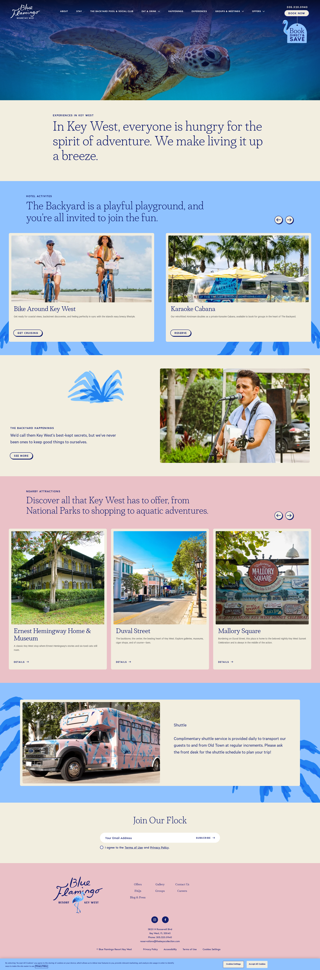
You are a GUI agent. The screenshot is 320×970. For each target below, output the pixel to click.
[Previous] (279, 220)
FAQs (137, 891)
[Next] (290, 220)
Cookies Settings (233, 964)
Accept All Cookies (257, 964)
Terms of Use (134, 847)
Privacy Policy (159, 847)
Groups (160, 891)
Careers (182, 891)
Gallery (160, 884)
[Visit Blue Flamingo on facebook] (165, 919)
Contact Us (182, 884)
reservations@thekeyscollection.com (160, 941)
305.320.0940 (164, 937)
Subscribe (203, 837)
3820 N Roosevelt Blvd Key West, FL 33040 (160, 931)
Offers (138, 884)
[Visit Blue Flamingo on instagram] (154, 919)
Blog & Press (138, 897)
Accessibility (170, 949)
